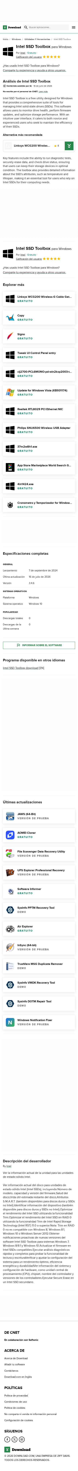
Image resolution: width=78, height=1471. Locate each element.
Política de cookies (14, 1408)
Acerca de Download (16, 1358)
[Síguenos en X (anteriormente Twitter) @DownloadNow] (14, 1439)
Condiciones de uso (15, 1401)
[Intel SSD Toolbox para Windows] (8, 51)
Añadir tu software (14, 1364)
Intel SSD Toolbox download (20, 668)
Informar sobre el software (42, 645)
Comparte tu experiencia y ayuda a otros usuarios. (34, 70)
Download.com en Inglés (18, 1377)
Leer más (43, 91)
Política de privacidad (16, 1395)
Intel (9, 1166)
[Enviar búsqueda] (26, 27)
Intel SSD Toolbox (43, 46)
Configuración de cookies (18, 1420)
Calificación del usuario (29, 57)
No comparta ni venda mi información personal (30, 1414)
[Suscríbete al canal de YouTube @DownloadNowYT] (22, 1439)
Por (20, 52)
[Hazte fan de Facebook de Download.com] (7, 1439)
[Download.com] (12, 27)
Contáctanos (11, 1370)
